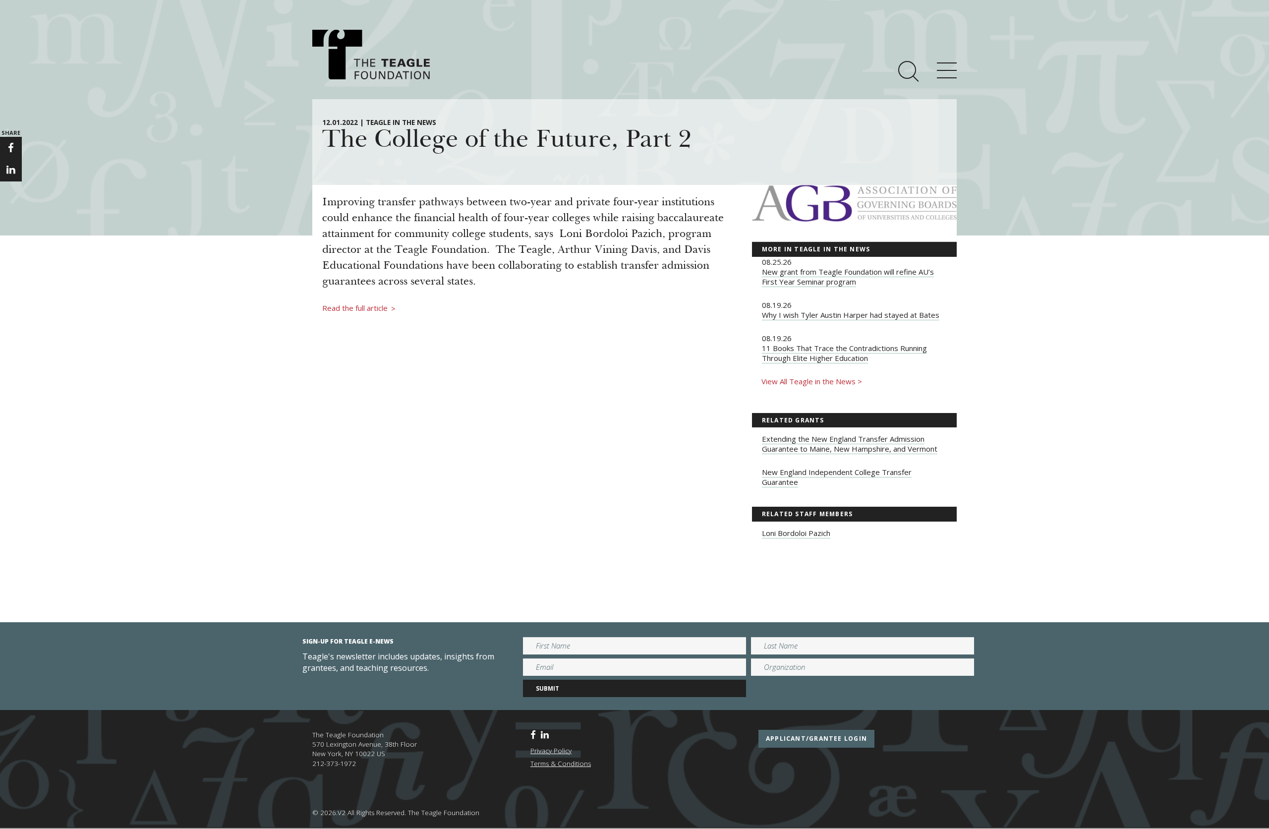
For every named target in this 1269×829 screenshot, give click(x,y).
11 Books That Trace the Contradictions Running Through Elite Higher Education (844, 353)
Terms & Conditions (560, 763)
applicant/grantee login (816, 738)
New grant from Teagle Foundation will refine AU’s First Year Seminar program (848, 277)
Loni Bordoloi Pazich (796, 533)
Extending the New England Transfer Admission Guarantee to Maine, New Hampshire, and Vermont (849, 444)
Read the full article (359, 308)
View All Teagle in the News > (811, 381)
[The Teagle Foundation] (371, 54)
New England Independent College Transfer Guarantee (837, 477)
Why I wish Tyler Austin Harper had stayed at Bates (850, 315)
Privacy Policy (551, 750)
